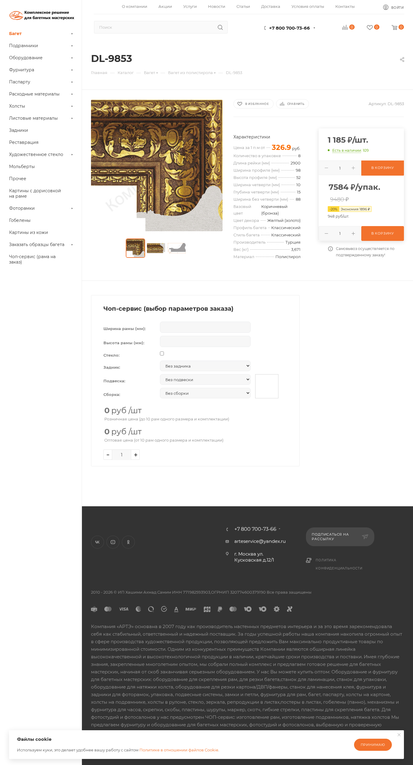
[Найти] (220, 27)
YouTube (112, 542)
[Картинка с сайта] (157, 165)
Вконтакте (97, 542)
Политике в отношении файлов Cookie (178, 749)
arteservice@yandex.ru (260, 541)
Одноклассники (128, 542)
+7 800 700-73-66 (289, 28)
